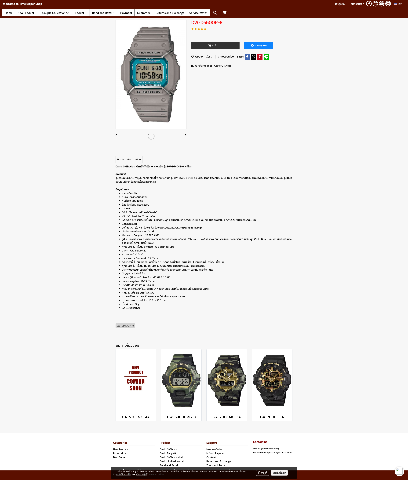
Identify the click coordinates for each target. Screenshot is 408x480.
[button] (215, 13)
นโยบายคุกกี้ (141, 474)
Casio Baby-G (168, 453)
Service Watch (198, 13)
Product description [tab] (129, 159)
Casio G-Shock (223, 66)
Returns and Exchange (170, 13)
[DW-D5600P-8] (151, 74)
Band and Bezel (102, 13)
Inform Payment (215, 453)
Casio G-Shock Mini (171, 457)
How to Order (214, 449)
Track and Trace (215, 465)
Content (211, 457)
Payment (126, 13)
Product (79, 13)
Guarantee (144, 13)
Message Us (260, 45)
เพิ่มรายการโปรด (203, 56)
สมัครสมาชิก (357, 4)
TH (399, 4)
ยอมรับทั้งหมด (279, 472)
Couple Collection (54, 13)
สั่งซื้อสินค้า (216, 45)
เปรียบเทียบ (227, 56)
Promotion (119, 453)
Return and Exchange (218, 461)
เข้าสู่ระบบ (340, 4)
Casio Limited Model (172, 461)
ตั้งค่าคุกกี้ (262, 472)
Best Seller (119, 457)
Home (9, 13)
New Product (26, 13)
